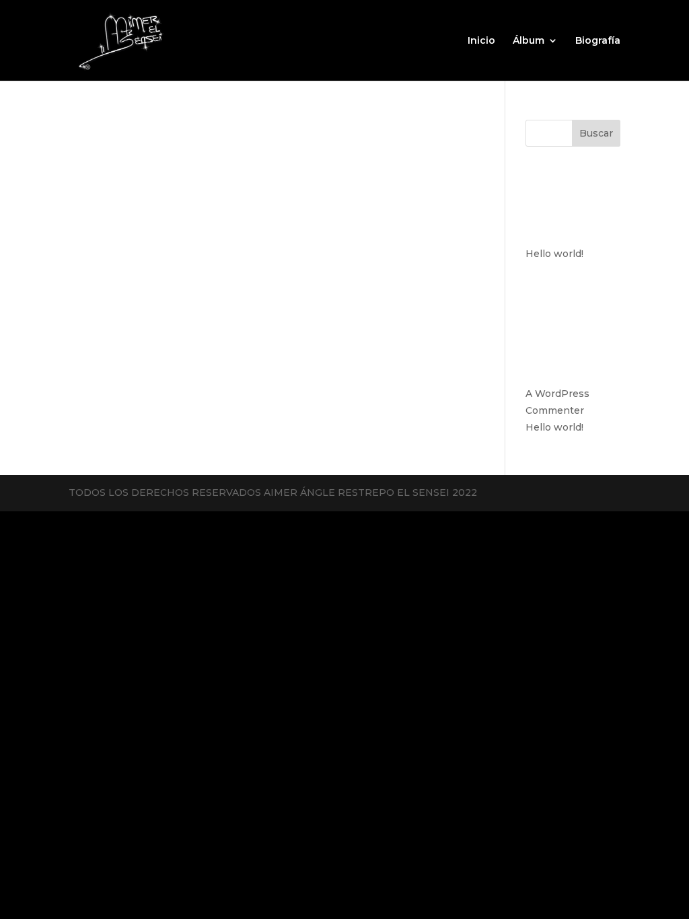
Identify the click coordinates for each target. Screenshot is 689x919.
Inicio (481, 41)
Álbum (528, 41)
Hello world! (554, 254)
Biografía (597, 41)
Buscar (596, 133)
